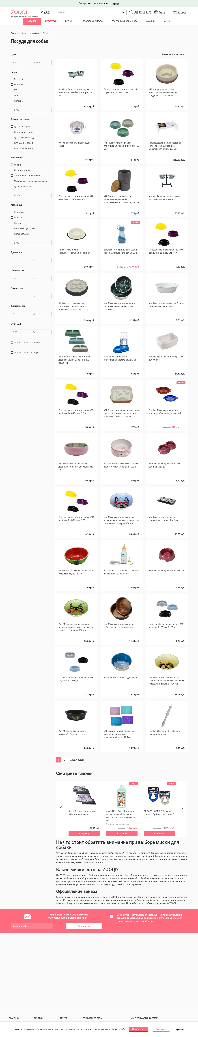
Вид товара (17, 157)
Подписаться (84, 926)
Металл (18, 217)
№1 (15, 90)
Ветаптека (50, 21)
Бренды (69, 21)
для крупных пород (24, 132)
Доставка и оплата (92, 21)
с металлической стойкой (27, 175)
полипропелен (21, 234)
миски (17, 165)
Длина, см (16, 252)
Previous (62, 813)
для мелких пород (23, 143)
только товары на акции (26, 352)
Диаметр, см (18, 306)
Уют (16, 95)
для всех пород (22, 126)
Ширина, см (17, 270)
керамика (19, 212)
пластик (18, 223)
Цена (13, 54)
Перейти (115, 3)
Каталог (32, 21)
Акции (167, 21)
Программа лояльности (124, 21)
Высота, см (17, 288)
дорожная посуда (23, 186)
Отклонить (161, 1029)
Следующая (77, 759)
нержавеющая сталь (25, 228)
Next (183, 811)
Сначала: (167, 54)
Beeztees (18, 79)
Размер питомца (20, 119)
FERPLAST (19, 84)
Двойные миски (22, 170)
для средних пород (24, 137)
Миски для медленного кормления (31, 181)
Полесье (18, 101)
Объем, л (16, 323)
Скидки (150, 21)
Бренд (14, 72)
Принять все (138, 1029)
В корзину (167, 111)
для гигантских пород (25, 148)
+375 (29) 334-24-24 (142, 12)
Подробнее (178, 1029)
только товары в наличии (27, 342)
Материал (16, 205)
